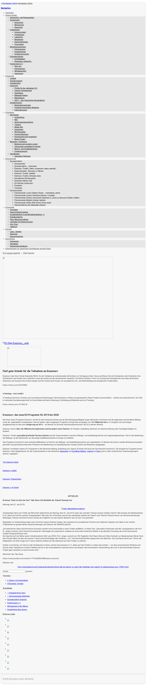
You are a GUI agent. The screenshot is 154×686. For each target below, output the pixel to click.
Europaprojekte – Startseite (25, 166)
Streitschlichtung (21, 134)
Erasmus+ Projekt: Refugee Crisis (27, 176)
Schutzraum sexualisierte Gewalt (27, 146)
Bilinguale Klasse (21, 95)
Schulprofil (9, 76)
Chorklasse (18, 93)
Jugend (90, 451)
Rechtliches (10, 239)
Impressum (18, 74)
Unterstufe (18, 23)
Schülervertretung (21, 54)
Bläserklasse (19, 98)
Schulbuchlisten (16, 217)
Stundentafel (15, 83)
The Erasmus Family (10, 462)
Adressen (13, 234)
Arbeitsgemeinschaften (23, 122)
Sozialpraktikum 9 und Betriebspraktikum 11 (27, 215)
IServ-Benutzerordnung (19, 219)
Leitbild (13, 78)
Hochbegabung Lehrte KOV (22, 644)
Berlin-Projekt (19, 139)
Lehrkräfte (18, 37)
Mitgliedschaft (20, 71)
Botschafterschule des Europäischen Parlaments (22, 638)
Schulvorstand (20, 32)
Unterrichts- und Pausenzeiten (22, 18)
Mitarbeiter (18, 40)
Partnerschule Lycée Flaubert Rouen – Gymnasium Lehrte (37, 193)
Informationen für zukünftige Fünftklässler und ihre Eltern (28, 249)
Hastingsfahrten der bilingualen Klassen (30, 205)
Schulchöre (18, 129)
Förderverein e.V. (16, 64)
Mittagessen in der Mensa (17, 606)
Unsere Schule (11, 15)
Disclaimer (14, 244)
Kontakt (8, 229)
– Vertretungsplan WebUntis (18, 596)
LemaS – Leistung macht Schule (22, 668)
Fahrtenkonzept (20, 110)
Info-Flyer (14, 224)
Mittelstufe (19, 25)
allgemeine (64, 451)
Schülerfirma (19, 117)
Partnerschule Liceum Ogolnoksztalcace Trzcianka (34, 195)
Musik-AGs (18, 127)
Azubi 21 (22, 656)
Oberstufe (18, 27)
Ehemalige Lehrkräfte (22, 61)
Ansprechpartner (16, 236)
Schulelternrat (20, 52)
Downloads (9, 207)
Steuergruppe (19, 49)
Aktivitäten (14, 115)
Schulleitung (19, 35)
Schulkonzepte (16, 103)
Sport (98, 451)
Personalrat (19, 44)
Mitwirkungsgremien (18, 47)
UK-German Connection (23, 183)
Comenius (18, 188)
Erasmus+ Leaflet (10, 471)
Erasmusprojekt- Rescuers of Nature (28, 171)
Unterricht (14, 86)
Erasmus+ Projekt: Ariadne (24, 173)
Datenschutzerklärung (18, 246)
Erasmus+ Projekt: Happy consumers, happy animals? (35, 168)
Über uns (17, 66)
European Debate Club (23, 180)
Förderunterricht (20, 151)
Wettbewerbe (20, 132)
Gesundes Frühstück (22, 156)
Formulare (14, 210)
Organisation (15, 30)
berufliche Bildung (79, 451)
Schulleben (9, 112)
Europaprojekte (16, 161)
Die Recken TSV (22, 650)
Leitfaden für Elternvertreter (21, 222)
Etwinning (18, 185)
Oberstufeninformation (19, 212)
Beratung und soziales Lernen (26, 144)
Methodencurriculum (22, 105)
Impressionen (19, 69)
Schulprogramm (16, 81)
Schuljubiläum (19, 59)
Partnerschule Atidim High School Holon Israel (32, 202)
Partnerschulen (16, 190)
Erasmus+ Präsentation (12, 479)
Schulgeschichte (16, 57)
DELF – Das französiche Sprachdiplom (29, 100)
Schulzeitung (22, 620)
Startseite (9, 13)
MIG (16, 120)
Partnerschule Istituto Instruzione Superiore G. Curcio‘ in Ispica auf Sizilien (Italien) (46, 197)
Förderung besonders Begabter (26, 108)
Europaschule (10, 159)
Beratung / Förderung (18, 142)
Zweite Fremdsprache (23, 91)
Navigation (6, 8)
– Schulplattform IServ (16, 593)
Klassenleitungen (21, 42)
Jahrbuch (13, 227)
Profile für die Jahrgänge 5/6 (25, 88)
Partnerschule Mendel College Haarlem (30, 200)
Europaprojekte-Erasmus (17, 600)
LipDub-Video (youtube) (22, 632)
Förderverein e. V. (14, 603)
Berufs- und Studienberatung (25, 149)
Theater (17, 125)
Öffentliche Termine (15, 584)
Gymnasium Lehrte (25, 3)
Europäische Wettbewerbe (25, 178)
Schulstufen (15, 20)
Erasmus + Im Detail (11, 487)
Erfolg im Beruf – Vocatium (22, 662)
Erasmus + (22, 626)
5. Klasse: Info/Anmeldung (17, 580)
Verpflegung (15, 154)
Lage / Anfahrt (16, 232)
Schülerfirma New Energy (17, 610)
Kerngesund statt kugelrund (25, 137)
